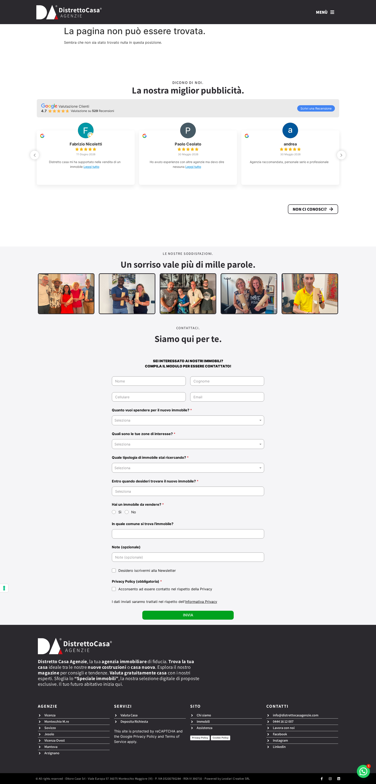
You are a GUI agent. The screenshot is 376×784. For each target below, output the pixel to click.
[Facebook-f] (321, 778)
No (133, 512)
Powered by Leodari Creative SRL (227, 779)
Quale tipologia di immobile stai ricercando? (150, 457)
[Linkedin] (338, 778)
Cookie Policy (220, 737)
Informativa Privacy (201, 601)
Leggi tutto (99, 166)
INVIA (188, 615)
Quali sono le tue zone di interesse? (143, 434)
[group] (86, 157)
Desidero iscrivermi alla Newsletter (147, 570)
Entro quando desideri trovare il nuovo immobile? (155, 481)
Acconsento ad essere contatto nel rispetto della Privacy (165, 589)
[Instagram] (330, 778)
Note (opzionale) (126, 547)
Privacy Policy (145, 736)
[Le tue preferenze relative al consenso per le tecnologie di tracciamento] (4, 588)
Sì (119, 512)
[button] (341, 155)
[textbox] (187, 444)
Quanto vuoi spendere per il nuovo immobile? (152, 410)
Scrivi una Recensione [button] (316, 108)
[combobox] (188, 420)
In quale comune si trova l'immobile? (142, 524)
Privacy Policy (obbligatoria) (137, 581)
